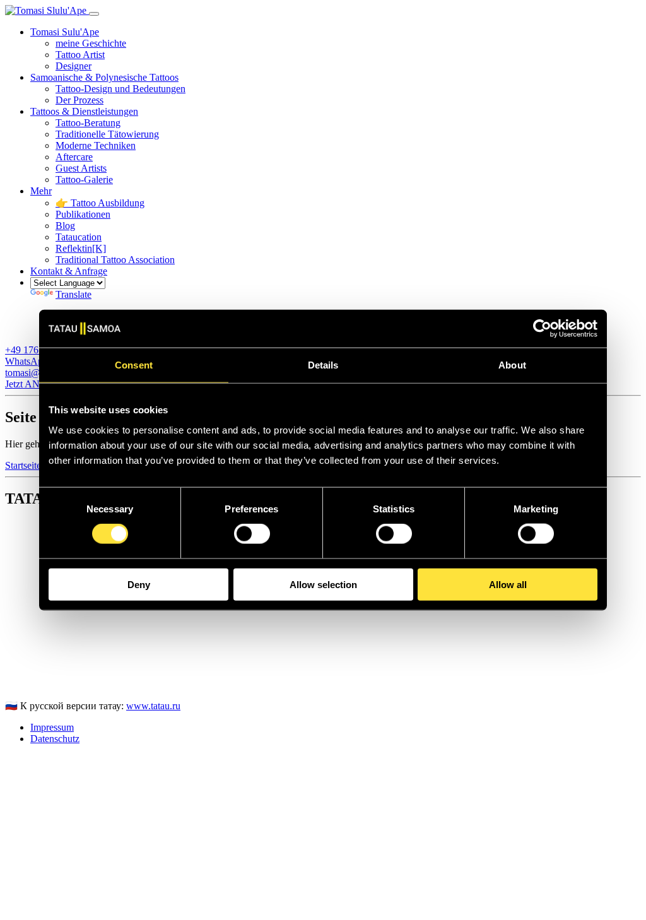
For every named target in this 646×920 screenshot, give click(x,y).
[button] (68, 271)
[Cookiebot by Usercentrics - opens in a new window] (542, 328)
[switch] (252, 534)
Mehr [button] (41, 191)
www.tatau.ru (153, 705)
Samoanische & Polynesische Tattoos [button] (104, 77)
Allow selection (323, 584)
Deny (138, 584)
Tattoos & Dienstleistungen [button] (84, 111)
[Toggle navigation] (94, 14)
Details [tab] (323, 365)
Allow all (508, 584)
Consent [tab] (134, 365)
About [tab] (512, 365)
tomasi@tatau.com (42, 683)
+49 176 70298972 (43, 672)
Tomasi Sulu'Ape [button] (64, 32)
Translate (73, 294)
